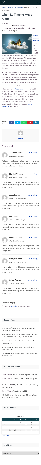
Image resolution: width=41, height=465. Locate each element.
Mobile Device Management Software (25, 375)
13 (4, 427)
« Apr (3, 435)
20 (4, 430)
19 (36, 427)
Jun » (8, 435)
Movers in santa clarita (20, 25)
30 (20, 432)
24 (26, 430)
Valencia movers (20, 89)
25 (31, 430)
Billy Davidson (6, 395)
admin (6, 23)
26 (36, 430)
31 (26, 432)
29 (15, 432)
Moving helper (31, 28)
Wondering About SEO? (20, 391)
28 (10, 432)
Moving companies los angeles (14, 28)
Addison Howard (15, 153)
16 (20, 427)
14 (10, 427)
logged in (14, 306)
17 (26, 427)
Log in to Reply (33, 153)
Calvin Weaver (15, 280)
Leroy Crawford (15, 259)
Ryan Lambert (6, 385)
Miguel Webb (14, 195)
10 (26, 425)
